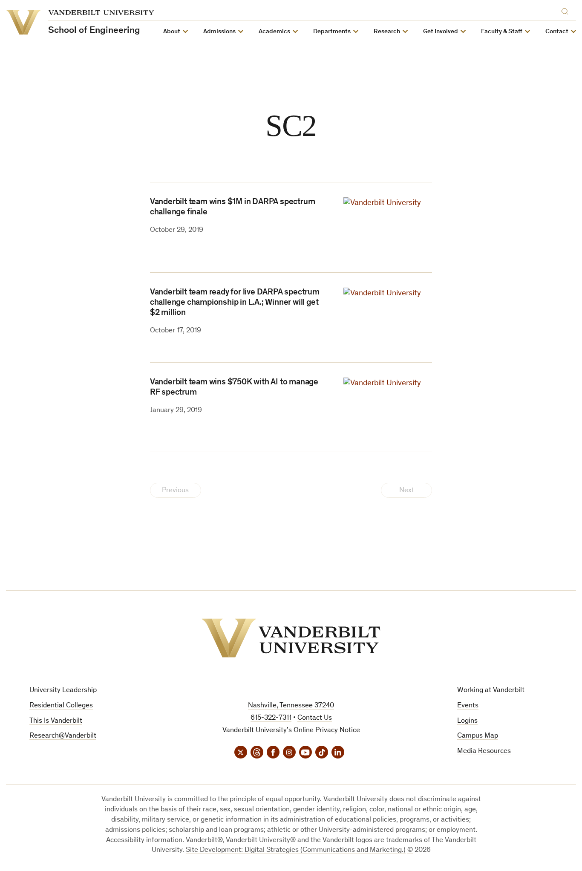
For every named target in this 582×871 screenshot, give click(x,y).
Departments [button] (332, 32)
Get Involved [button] (440, 32)
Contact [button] (556, 32)
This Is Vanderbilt (55, 721)
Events (467, 705)
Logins (467, 721)
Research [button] (387, 32)
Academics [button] (274, 32)
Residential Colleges (61, 705)
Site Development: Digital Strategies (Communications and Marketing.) (296, 850)
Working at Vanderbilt (490, 690)
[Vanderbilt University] (291, 638)
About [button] (171, 32)
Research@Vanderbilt (62, 736)
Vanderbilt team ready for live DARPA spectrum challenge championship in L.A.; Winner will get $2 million (235, 302)
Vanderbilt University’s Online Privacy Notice (291, 730)
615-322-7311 (271, 718)
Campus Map (477, 736)
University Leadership (63, 690)
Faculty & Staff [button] (501, 32)
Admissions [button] (219, 32)
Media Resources (484, 751)
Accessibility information (144, 840)
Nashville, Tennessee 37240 (291, 705)
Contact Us (314, 718)
